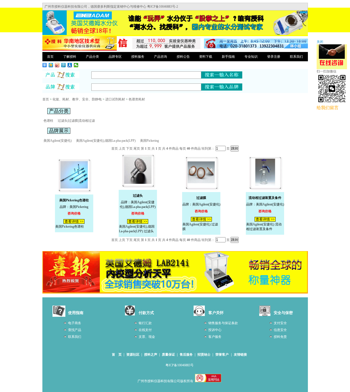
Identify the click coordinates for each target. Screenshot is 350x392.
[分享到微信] (76, 65)
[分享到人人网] (70, 65)
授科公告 (183, 57)
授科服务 (137, 57)
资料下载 (205, 57)
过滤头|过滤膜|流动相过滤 (76, 121)
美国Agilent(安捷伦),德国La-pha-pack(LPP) (106, 141)
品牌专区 (115, 57)
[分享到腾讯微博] (63, 65)
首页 (50, 57)
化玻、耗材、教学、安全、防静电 (77, 99)
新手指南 (228, 57)
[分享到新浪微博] (57, 65)
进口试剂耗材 (115, 99)
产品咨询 (160, 57)
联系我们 (296, 57)
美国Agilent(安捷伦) (57, 141)
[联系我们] (256, 47)
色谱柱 (48, 121)
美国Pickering (149, 141)
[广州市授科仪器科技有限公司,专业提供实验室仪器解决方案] (79, 50)
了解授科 (69, 57)
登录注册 (273, 57)
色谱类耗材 (137, 99)
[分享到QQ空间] (51, 65)
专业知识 (251, 57)
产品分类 (92, 57)
